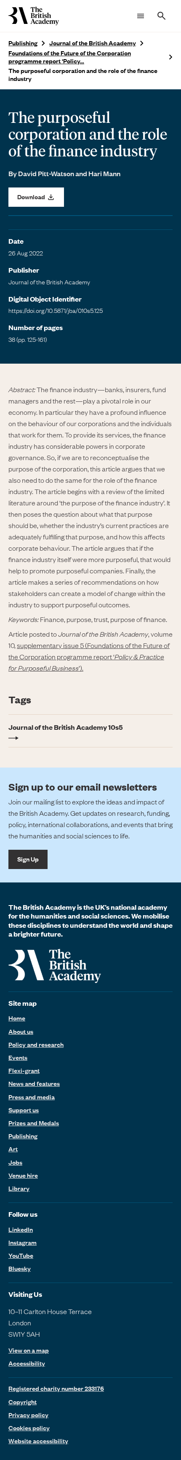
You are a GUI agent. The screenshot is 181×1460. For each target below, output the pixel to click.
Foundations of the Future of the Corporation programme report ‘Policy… (69, 57)
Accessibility (26, 1363)
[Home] (33, 16)
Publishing (22, 43)
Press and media (31, 1097)
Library (18, 1188)
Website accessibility (38, 1441)
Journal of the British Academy (92, 43)
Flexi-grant (24, 1070)
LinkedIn (20, 1229)
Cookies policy (29, 1428)
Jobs (15, 1162)
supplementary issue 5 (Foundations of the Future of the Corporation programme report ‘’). (89, 656)
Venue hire (23, 1175)
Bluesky (19, 1268)
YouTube (20, 1255)
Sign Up (28, 859)
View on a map (28, 1350)
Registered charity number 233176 (56, 1388)
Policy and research (36, 1044)
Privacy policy (28, 1415)
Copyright (22, 1402)
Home (16, 1018)
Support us (23, 1110)
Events (17, 1057)
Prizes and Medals (33, 1123)
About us (20, 1031)
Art (13, 1149)
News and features (34, 1083)
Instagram (22, 1242)
